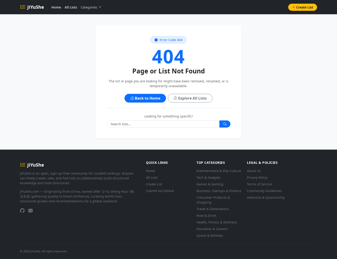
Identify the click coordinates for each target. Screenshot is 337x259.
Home (56, 7)
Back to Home (147, 98)
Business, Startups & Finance (218, 191)
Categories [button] (89, 7)
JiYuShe (35, 7)
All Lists (71, 7)
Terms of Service (259, 184)
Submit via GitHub (160, 191)
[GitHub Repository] (22, 210)
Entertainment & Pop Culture (218, 171)
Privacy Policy (257, 177)
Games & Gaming (209, 184)
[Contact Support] (30, 210)
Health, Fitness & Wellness (216, 222)
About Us (254, 171)
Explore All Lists (192, 98)
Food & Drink (206, 215)
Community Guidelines (264, 191)
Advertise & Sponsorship (266, 197)
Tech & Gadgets (208, 177)
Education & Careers (212, 229)
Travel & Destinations (212, 209)
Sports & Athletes (209, 235)
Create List (304, 7)
